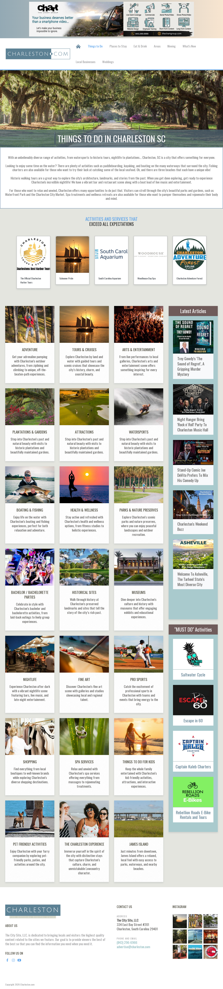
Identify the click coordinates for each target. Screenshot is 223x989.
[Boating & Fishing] (29, 504)
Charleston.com (27, 984)
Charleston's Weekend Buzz (192, 526)
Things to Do (95, 46)
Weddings (108, 61)
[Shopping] (29, 756)
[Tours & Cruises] (84, 344)
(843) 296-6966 (127, 942)
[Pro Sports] (138, 674)
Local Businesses (85, 61)
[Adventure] (29, 344)
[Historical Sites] (84, 590)
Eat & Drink (140, 46)
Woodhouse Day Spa (107, 278)
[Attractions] (84, 424)
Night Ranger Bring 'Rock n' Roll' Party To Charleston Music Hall (192, 424)
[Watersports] (138, 424)
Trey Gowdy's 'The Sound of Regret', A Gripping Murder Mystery (190, 366)
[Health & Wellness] (84, 504)
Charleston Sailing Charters (189, 278)
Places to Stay (118, 46)
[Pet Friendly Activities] (29, 841)
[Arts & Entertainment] (138, 344)
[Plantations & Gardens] (29, 424)
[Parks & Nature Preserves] (138, 504)
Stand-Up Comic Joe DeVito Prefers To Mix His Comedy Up (192, 475)
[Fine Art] (84, 674)
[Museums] (138, 590)
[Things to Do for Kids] (138, 756)
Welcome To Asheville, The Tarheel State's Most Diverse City (192, 579)
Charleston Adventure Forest (150, 278)
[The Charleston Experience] (84, 841)
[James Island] (138, 841)
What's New (189, 46)
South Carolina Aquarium (70, 278)
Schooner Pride (27, 278)
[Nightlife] (29, 674)
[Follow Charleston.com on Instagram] (195, 936)
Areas (157, 46)
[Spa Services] (84, 756)
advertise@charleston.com (133, 946)
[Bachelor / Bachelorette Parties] (29, 590)
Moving (171, 46)
